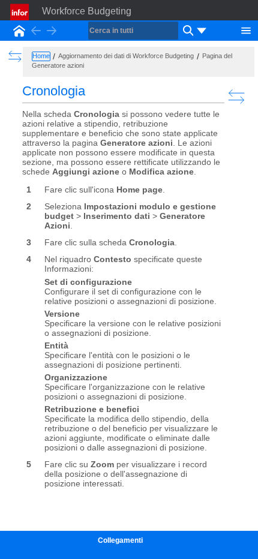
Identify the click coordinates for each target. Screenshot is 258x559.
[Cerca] (186, 31)
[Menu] (246, 29)
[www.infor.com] (20, 12)
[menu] (201, 31)
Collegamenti (120, 540)
